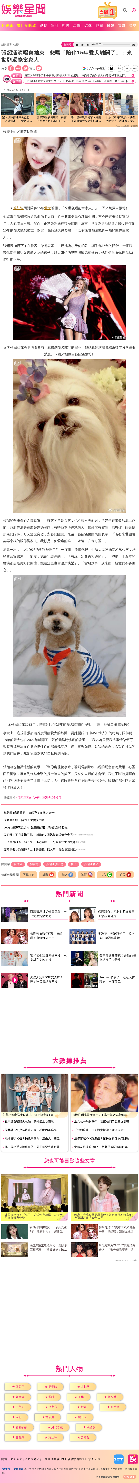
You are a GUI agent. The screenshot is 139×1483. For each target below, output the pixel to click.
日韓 (111, 26)
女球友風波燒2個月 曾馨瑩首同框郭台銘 (101, 1147)
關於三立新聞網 (12, 1459)
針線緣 (7, 26)
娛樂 (16, 44)
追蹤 (84, 874)
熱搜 (66, 26)
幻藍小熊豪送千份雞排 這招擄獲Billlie (28, 1114)
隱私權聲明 (32, 1459)
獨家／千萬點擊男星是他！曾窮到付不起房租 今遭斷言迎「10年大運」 (104, 1216)
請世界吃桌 (26, 26)
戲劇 (99, 26)
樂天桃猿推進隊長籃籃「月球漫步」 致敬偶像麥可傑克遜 (17, 119)
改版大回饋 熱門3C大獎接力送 (24, 820)
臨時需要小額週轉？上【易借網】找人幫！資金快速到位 (40, 849)
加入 (65, 874)
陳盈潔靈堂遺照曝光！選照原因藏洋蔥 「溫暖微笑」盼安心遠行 (48, 1248)
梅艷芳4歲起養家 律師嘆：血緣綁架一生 (30, 812)
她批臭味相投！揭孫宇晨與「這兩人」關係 (32, 1138)
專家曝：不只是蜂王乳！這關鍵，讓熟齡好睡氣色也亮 (38, 834)
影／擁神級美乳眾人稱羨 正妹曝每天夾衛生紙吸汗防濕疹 (86, 119)
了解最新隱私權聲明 (109, 1477)
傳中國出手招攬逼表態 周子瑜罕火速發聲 (32, 1147)
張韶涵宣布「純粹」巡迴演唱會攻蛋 (39, 797)
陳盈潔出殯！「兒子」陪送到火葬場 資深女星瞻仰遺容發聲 (33, 1216)
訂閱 (45, 874)
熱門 (55, 26)
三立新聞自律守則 (54, 1459)
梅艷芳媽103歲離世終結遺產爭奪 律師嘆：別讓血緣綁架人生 (117, 1230)
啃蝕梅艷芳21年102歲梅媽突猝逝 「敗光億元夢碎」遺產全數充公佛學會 (117, 1248)
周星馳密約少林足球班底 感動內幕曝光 (31, 1130)
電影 (122, 26)
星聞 (77, 26)
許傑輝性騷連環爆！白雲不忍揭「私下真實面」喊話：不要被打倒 (52, 119)
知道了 (131, 1477)
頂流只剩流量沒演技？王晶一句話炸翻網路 (99, 1114)
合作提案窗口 (77, 1459)
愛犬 (47, 208)
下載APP (28, 874)
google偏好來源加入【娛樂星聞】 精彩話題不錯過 (36, 827)
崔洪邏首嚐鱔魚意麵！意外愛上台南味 (29, 1121)
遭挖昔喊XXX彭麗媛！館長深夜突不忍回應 (101, 1138)
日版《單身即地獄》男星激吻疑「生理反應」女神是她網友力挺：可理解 (121, 119)
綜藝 (88, 26)
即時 (43, 26)
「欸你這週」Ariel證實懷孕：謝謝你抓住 (100, 1130)
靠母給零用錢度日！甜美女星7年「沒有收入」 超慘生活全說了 (48, 1230)
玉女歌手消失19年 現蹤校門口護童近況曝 (101, 1121)
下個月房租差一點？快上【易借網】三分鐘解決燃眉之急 (40, 842)
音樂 (133, 26)
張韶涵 (18, 208)
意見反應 (94, 1459)
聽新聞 (67, 44)
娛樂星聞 (6, 44)
